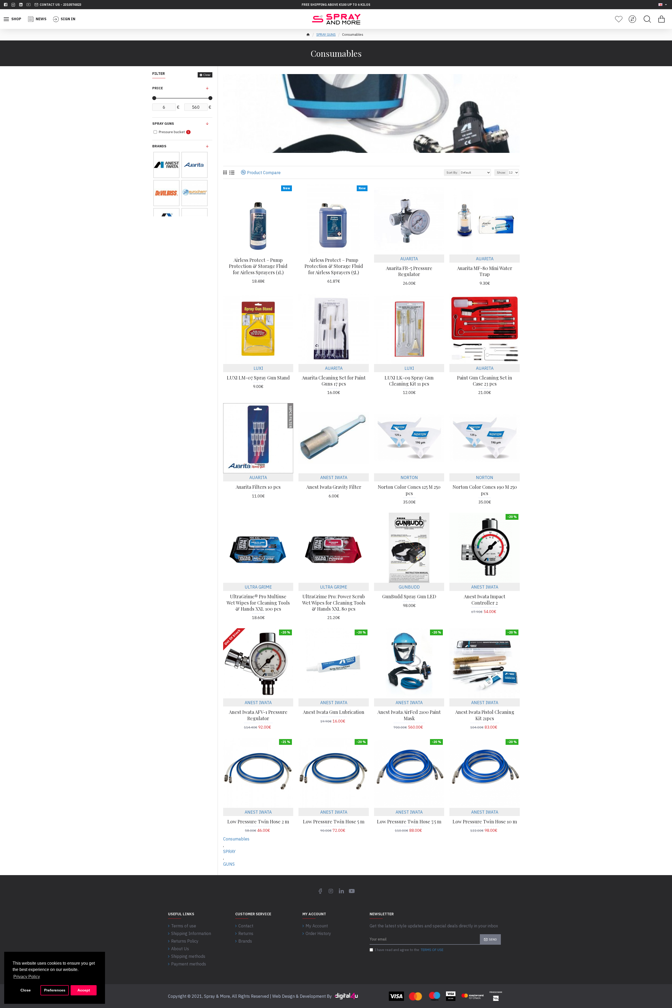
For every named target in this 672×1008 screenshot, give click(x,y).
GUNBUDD (409, 587)
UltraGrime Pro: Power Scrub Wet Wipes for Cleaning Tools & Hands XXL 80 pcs (333, 603)
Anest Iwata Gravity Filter (333, 487)
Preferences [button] (54, 990)
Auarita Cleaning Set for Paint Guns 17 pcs (334, 381)
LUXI (258, 368)
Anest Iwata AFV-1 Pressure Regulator (258, 715)
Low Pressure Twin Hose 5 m (333, 822)
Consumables (236, 838)
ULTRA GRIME (258, 587)
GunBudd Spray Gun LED (409, 597)
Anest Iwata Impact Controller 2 (484, 600)
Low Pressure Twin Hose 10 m (485, 822)
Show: (501, 172)
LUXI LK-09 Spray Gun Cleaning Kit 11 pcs (409, 381)
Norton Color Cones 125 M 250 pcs (409, 490)
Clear (207, 75)
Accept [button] (83, 990)
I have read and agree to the (409, 950)
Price (157, 88)
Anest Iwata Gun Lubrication (333, 712)
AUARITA (409, 258)
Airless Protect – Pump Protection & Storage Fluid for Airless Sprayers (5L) (333, 266)
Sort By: (452, 172)
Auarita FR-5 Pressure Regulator (409, 271)
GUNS (229, 864)
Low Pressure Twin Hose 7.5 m (409, 822)
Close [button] (25, 990)
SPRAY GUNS (326, 34)
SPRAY (229, 851)
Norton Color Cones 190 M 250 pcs (485, 490)
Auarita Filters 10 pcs (258, 487)
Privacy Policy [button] (26, 976)
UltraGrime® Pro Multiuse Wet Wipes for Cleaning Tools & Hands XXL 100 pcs (258, 603)
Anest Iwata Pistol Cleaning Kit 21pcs (484, 715)
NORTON (409, 477)
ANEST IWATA (333, 477)
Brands (159, 146)
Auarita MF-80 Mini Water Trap (484, 271)
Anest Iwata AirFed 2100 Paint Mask (409, 715)
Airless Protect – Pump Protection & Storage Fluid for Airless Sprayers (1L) (258, 266)
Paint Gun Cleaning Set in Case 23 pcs (484, 381)
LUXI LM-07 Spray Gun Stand (258, 378)
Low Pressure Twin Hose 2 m (258, 822)
